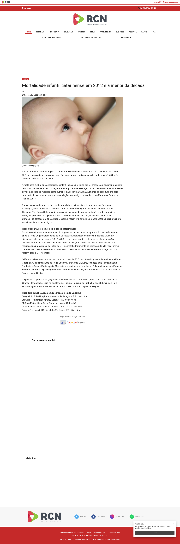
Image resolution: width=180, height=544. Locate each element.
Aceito (155, 533)
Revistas (125, 37)
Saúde (144, 32)
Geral (92, 32)
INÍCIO (28, 32)
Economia (54, 32)
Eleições (120, 32)
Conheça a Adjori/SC (51, 37)
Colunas (40, 32)
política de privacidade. (143, 528)
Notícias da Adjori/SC (91, 37)
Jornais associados (170, 2)
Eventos (81, 32)
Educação (68, 32)
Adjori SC (158, 2)
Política (133, 32)
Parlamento (105, 32)
